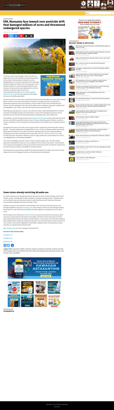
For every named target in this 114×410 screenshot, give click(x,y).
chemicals (28, 249)
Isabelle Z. (16, 32)
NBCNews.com (7, 241)
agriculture (16, 249)
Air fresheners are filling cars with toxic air (87, 141)
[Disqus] (34, 334)
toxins (11, 253)
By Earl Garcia (85, 148)
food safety (32, 251)
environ (14, 251)
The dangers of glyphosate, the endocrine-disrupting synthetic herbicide (92, 68)
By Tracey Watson (85, 55)
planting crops (28, 207)
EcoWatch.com (7, 235)
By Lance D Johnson (86, 100)
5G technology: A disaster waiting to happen (87, 117)
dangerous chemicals (44, 249)
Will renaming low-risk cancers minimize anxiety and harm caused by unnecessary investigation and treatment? (91, 81)
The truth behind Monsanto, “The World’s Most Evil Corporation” (93, 98)
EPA (27, 251)
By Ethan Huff (84, 118)
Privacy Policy (57, 406)
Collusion (34, 249)
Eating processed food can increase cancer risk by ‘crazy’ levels (93, 58)
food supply (40, 251)
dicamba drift (28, 215)
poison (58, 251)
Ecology (9, 251)
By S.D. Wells (84, 64)
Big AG (22, 249)
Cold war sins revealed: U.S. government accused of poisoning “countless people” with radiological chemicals (92, 87)
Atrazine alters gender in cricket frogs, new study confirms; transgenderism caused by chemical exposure (91, 130)
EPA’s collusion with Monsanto (50, 133)
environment (21, 251)
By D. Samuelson (85, 159)
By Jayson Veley (85, 89)
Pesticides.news (11, 228)
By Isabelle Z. (84, 49)
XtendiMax (16, 253)
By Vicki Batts (84, 83)
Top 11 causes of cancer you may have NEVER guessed (90, 63)
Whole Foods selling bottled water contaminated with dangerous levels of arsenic (93, 46)
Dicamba (54, 249)
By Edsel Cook (85, 59)
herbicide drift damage (38, 118)
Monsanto (52, 251)
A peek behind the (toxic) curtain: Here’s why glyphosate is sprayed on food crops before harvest (91, 111)
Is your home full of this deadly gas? (85, 157)
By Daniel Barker (85, 143)
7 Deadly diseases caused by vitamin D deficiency (89, 152)
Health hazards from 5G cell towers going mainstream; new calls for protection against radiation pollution (93, 52)
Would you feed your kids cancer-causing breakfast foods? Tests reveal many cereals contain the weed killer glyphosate (93, 105)
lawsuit (46, 251)
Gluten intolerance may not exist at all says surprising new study (93, 147)
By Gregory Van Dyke (86, 137)
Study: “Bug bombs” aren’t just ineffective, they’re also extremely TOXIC (90, 93)
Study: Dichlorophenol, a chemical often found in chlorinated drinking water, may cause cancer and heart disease (92, 75)
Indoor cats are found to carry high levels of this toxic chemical (93, 135)
